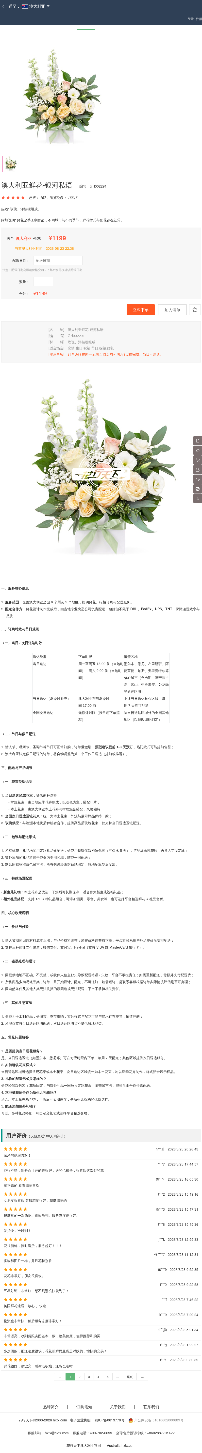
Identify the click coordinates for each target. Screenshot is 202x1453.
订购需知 (84, 1407)
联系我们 (151, 1407)
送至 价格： (25, 238)
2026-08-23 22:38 (60, 248)
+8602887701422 (161, 1432)
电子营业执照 (80, 1419)
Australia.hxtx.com (121, 1445)
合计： (24, 293)
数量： (24, 281)
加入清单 (172, 310)
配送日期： (21, 260)
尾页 (130, 1377)
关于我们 (118, 1407)
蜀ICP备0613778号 (109, 1419)
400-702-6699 (101, 1432)
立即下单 (141, 309)
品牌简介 (51, 1407)
